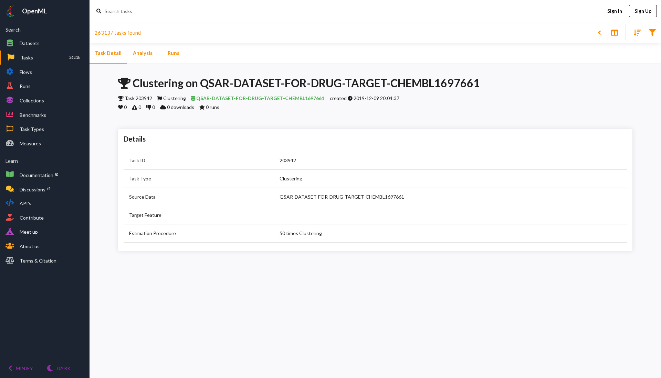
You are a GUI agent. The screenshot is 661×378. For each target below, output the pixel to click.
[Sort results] (635, 32)
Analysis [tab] (143, 53)
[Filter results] (652, 32)
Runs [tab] (173, 53)
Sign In (614, 11)
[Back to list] (599, 32)
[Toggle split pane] (614, 32)
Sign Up (642, 11)
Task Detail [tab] (108, 53)
